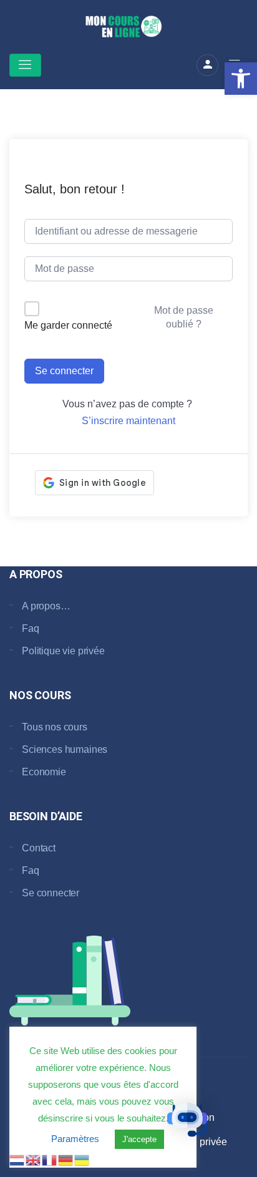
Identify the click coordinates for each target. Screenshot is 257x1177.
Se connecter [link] (50, 893)
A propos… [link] (46, 606)
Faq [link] (30, 628)
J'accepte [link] (139, 1139)
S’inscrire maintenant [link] (128, 420)
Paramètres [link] (75, 1138)
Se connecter (64, 371)
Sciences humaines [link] (64, 749)
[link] (241, 78)
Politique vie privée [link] (63, 651)
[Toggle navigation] (25, 65)
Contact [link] (39, 848)
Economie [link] (44, 772)
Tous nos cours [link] (54, 727)
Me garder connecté (68, 325)
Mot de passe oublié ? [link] (183, 317)
